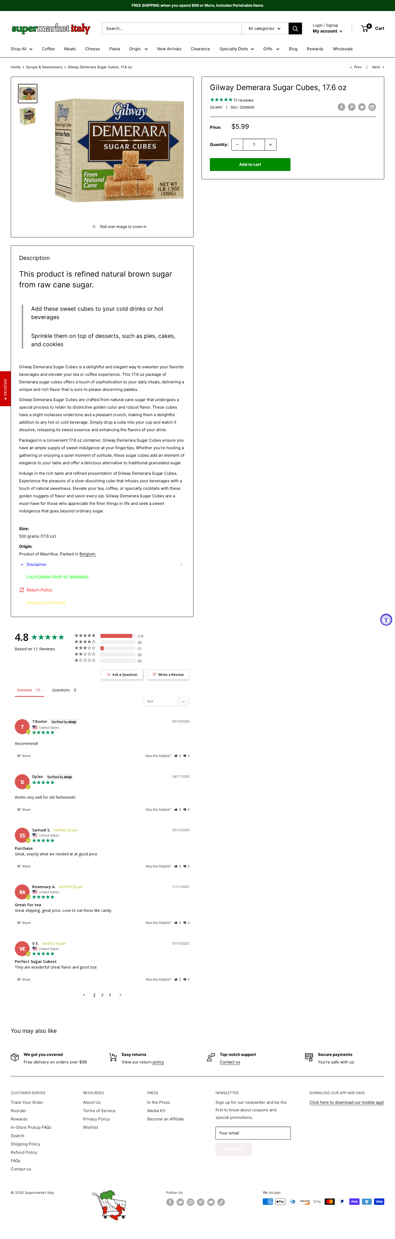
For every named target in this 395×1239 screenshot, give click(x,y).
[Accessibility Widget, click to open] (386, 619)
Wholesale (343, 48)
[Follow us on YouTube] (211, 1202)
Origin (135, 48)
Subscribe (234, 1149)
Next (376, 67)
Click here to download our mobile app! (347, 1102)
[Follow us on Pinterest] (200, 1202)
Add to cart (250, 164)
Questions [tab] (61, 689)
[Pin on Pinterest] (352, 107)
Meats (70, 48)
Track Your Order (27, 1102)
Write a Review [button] (171, 674)
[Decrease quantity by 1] (237, 144)
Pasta (114, 48)
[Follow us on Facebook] (170, 1202)
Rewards (315, 48)
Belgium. (88, 553)
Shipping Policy (25, 1144)
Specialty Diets (234, 48)
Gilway (216, 107)
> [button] (120, 994)
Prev (358, 67)
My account (325, 31)
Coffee (48, 48)
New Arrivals (169, 48)
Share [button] (26, 756)
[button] (177, 756)
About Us (91, 1102)
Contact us (230, 1062)
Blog (293, 48)
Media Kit (156, 1110)
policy (158, 1062)
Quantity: (219, 144)
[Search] (295, 28)
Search (17, 1135)
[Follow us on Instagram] (190, 1202)
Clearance (200, 48)
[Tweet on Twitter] (362, 107)
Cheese (92, 48)
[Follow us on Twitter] (180, 1202)
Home (16, 67)
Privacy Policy (96, 1119)
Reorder (18, 1110)
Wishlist (90, 1127)
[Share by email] (372, 107)
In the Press (158, 1102)
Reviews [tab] (24, 689)
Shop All (19, 48)
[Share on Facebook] (341, 107)
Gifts (268, 48)
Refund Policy (24, 1152)
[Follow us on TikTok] (221, 1202)
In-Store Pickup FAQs (31, 1127)
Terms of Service (99, 1110)
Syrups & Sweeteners (44, 67)
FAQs (15, 1160)
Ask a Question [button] (124, 674)
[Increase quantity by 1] (270, 144)
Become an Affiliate (165, 1119)
